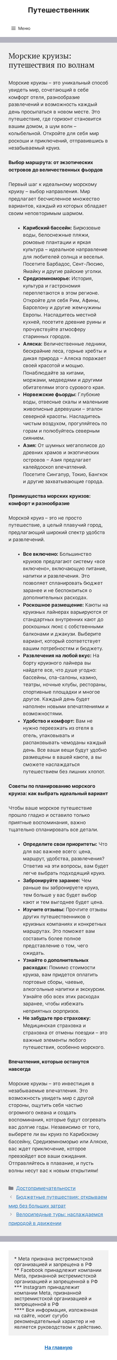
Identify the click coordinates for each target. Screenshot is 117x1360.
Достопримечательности (46, 1188)
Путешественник (58, 10)
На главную (58, 1347)
